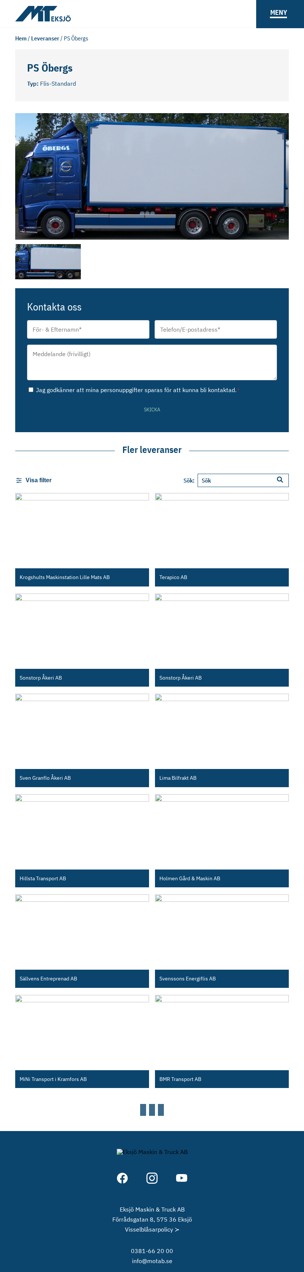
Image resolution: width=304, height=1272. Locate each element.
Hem (21, 38)
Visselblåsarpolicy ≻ (152, 1229)
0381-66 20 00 (152, 1251)
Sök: (189, 480)
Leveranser (45, 38)
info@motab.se (152, 1261)
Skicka (152, 409)
